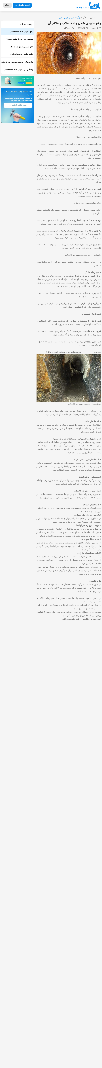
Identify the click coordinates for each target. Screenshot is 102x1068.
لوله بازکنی (96, 321)
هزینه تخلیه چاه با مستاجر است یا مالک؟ (63, 352)
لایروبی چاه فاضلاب (92, 331)
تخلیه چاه (80, 244)
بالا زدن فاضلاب (62, 92)
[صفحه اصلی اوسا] (94, 5)
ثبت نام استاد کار (22, 5)
